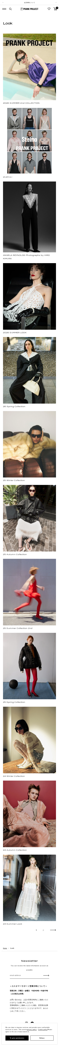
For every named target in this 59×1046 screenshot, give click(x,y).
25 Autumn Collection (15, 554)
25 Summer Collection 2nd (18, 628)
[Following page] (53, 930)
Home (5, 948)
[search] (10, 8)
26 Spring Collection (14, 406)
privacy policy (32, 1029)
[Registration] (46, 975)
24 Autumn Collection (15, 850)
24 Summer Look (12, 924)
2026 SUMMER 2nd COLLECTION (21, 103)
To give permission (17, 1038)
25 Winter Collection (14, 480)
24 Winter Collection (14, 776)
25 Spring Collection (14, 702)
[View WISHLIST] (49, 9)
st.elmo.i (7, 177)
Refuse (42, 1038)
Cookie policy (43, 1029)
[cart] (55, 8)
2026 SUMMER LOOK (14, 332)
